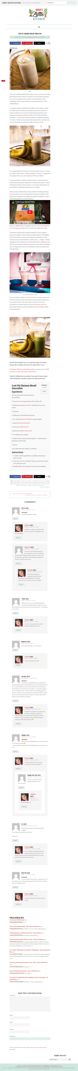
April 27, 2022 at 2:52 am (30, 895)
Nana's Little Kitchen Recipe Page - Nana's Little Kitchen (24, 971)
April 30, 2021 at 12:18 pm (28, 874)
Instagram (13, 369)
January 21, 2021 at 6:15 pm (34, 571)
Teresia (27, 525)
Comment (13, 995)
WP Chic (39, 1065)
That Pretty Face (55, 1065)
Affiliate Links (13, 48)
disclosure (34, 40)
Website (12, 1029)
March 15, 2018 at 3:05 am (31, 621)
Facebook (27, 369)
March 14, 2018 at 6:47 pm (28, 600)
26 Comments (46, 487)
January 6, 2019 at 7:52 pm (31, 760)
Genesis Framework (44, 1067)
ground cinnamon (24, 423)
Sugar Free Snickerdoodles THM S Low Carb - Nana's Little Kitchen (27, 939)
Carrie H (27, 547)
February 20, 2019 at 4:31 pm (29, 825)
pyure (41, 405)
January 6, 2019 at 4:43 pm (28, 737)
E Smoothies (35, 37)
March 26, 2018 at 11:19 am (31, 527)
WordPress (54, 1067)
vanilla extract (24, 427)
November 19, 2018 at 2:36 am (29, 678)
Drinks (29, 37)
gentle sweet (25, 405)
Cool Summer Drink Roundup (17, 920)
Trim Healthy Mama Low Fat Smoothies (32, 485)
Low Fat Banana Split (41, 307)
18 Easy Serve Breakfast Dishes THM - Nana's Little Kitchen (25, 926)
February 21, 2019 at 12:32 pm (32, 848)
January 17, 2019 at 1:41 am (34, 777)
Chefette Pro (31, 1067)
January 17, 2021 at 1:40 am (31, 549)
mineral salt (28, 431)
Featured (42, 37)
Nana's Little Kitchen (39, 15)
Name (11, 1015)
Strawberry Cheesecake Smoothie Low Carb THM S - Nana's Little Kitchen (28, 962)
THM (29, 484)
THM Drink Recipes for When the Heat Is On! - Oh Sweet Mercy (25, 933)
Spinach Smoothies (39, 482)
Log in (61, 1067)
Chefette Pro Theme (28, 1065)
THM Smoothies (36, 484)
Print (44, 391)
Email (11, 1022)
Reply (15, 518)
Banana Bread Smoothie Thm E (21, 481)
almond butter (26, 419)
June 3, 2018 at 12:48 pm (30, 658)
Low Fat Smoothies (27, 482)
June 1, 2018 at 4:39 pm (27, 643)
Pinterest (20, 369)
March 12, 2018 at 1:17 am (28, 510)
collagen (25, 435)
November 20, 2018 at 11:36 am (32, 709)
